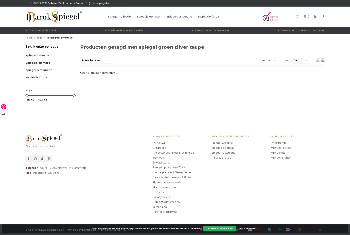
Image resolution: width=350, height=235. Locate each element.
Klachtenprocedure (164, 187)
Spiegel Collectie (119, 16)
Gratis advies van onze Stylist (125, 30)
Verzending (159, 207)
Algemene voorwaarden (167, 182)
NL (120, 3)
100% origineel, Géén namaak (212, 30)
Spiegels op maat (148, 16)
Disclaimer (159, 192)
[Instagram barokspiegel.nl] (35, 158)
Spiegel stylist (161, 162)
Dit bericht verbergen (220, 229)
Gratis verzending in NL (43, 30)
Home (29, 37)
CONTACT (158, 143)
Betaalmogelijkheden (166, 202)
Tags (39, 37)
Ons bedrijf (159, 147)
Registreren (278, 143)
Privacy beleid (161, 197)
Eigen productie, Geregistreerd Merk (302, 30)
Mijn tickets (278, 152)
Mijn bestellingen (281, 147)
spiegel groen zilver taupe (60, 37)
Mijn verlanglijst (280, 157)
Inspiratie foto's (208, 16)
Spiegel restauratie (179, 16)
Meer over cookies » (248, 229)
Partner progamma (164, 211)
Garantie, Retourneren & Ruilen (172, 177)
